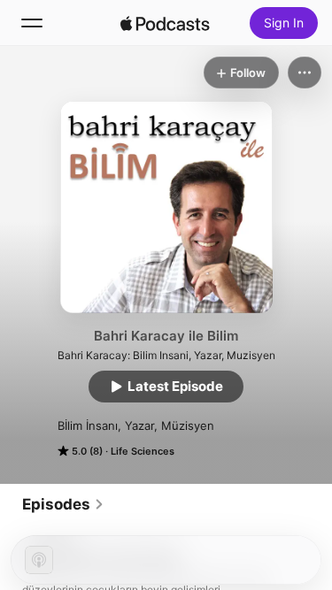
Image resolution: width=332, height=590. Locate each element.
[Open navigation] (31, 23)
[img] (165, 23)
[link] (63, 504)
